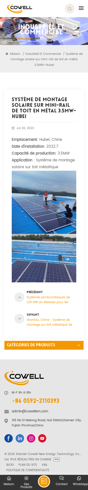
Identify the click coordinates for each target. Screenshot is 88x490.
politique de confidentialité (27, 470)
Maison (15, 53)
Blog (10, 464)
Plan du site (28, 464)
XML (44, 464)
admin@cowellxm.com (30, 411)
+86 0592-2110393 (35, 401)
